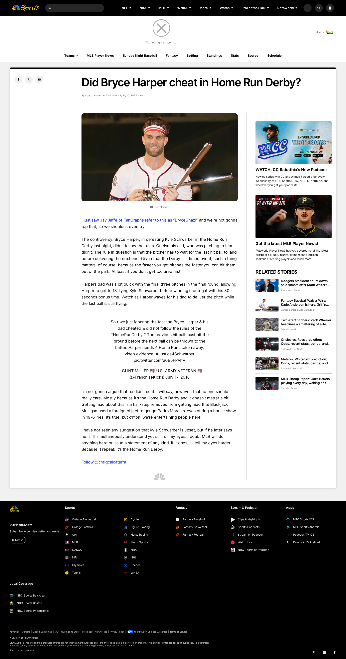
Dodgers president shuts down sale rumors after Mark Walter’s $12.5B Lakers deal (304, 283)
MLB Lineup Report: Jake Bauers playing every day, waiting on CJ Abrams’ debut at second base (305, 381)
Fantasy (172, 55)
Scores (253, 55)
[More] (308, 8)
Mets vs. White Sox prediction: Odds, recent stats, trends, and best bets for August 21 (304, 361)
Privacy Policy (117, 631)
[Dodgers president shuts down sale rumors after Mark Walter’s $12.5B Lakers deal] (267, 285)
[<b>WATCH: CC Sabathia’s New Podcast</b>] (293, 142)
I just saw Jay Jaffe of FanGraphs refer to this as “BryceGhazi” (139, 220)
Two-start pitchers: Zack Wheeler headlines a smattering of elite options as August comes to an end (306, 322)
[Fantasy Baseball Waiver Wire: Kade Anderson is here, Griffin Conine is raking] (267, 304)
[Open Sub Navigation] (130, 8)
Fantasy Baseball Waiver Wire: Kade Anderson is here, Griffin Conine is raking (303, 302)
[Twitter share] (29, 80)
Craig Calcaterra (94, 95)
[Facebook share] (18, 80)
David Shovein (289, 329)
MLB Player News (100, 55)
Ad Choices (101, 631)
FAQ (56, 631)
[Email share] (39, 80)
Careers (26, 631)
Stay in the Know (21, 524)
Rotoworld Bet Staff (292, 349)
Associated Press (290, 290)
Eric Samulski (306, 309)
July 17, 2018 (178, 377)
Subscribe (17, 539)
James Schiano (289, 309)
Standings (214, 55)
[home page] (25, 8)
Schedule (274, 55)
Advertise (15, 631)
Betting (192, 55)
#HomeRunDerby (126, 334)
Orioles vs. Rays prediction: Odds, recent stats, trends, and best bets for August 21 (304, 342)
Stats (235, 55)
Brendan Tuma (289, 388)
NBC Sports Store (70, 631)
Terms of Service (178, 631)
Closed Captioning (42, 631)
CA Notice (162, 631)
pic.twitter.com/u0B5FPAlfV (159, 360)
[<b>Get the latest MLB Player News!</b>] (293, 216)
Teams (69, 55)
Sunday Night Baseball (140, 55)
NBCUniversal (31, 637)
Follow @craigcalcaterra (103, 462)
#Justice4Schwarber (175, 354)
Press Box (87, 631)
